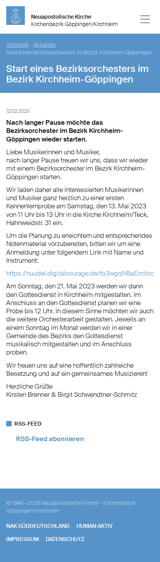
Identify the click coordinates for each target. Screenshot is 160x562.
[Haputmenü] (145, 20)
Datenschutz (65, 539)
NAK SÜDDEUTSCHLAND (38, 525)
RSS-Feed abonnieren (50, 439)
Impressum (22, 539)
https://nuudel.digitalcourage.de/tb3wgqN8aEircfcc (80, 273)
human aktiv (95, 525)
